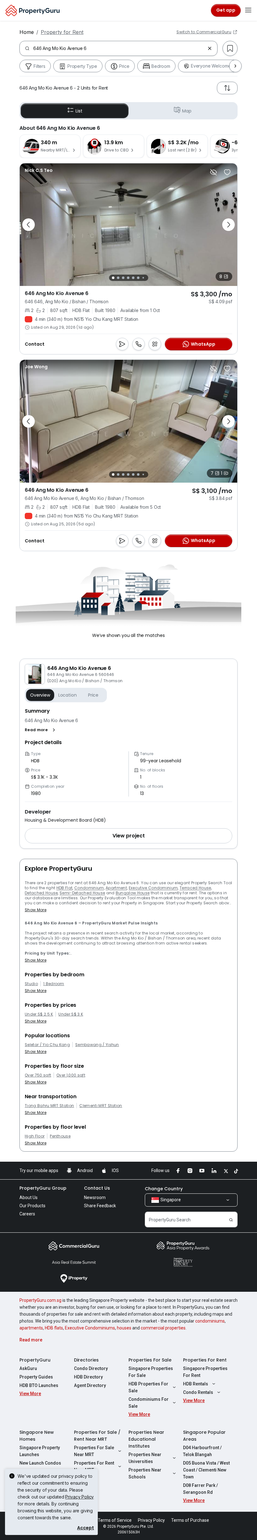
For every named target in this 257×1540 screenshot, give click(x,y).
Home (26, 32)
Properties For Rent (205, 1360)
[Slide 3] (123, 278)
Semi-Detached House (82, 893)
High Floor (35, 1136)
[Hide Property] (213, 172)
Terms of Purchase (190, 1520)
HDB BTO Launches (38, 1385)
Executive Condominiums (90, 1327)
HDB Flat (64, 888)
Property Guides (36, 1376)
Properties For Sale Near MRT (94, 1451)
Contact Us (97, 1188)
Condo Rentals (198, 1392)
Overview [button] (40, 695)
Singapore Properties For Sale (150, 1372)
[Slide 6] (138, 278)
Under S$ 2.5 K (39, 1014)
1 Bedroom (53, 983)
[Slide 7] (143, 278)
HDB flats (54, 1327)
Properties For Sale (149, 1360)
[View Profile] (39, 170)
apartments (31, 1327)
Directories (86, 1360)
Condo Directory (91, 1368)
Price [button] (93, 695)
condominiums (210, 1321)
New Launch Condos (40, 1463)
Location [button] (67, 695)
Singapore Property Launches (39, 1451)
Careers (27, 1213)
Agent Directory (90, 1385)
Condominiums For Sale (148, 1403)
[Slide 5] (133, 278)
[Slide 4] (128, 278)
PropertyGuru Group (42, 1188)
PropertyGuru (34, 1360)
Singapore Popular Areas (204, 1435)
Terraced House (195, 888)
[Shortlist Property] (227, 172)
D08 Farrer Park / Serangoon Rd (200, 1489)
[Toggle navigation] (248, 10)
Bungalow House (132, 893)
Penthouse (60, 1136)
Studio (31, 983)
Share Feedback (100, 1205)
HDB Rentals (195, 1383)
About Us (28, 1197)
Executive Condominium (153, 888)
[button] (41, 730)
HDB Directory (88, 1376)
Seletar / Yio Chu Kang (47, 1044)
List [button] (79, 111)
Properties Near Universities (144, 1458)
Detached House (41, 893)
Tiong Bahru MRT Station (49, 1105)
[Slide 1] (113, 278)
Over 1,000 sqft (70, 1075)
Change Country (164, 1189)
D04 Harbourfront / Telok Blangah (202, 1451)
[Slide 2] (118, 278)
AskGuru (28, 1368)
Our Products (32, 1205)
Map (186, 111)
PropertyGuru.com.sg (40, 1300)
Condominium (89, 888)
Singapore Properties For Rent (205, 1372)
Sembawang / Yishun (97, 1044)
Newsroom (95, 1197)
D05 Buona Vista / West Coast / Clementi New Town (206, 1470)
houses (124, 1327)
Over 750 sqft (38, 1075)
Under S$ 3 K (70, 1014)
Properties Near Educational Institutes (146, 1439)
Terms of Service (115, 1520)
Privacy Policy (79, 1496)
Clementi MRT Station (100, 1105)
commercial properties (163, 1327)
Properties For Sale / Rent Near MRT (97, 1435)
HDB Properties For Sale (148, 1387)
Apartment (116, 888)
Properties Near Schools (144, 1473)
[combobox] (119, 48)
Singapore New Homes (36, 1435)
